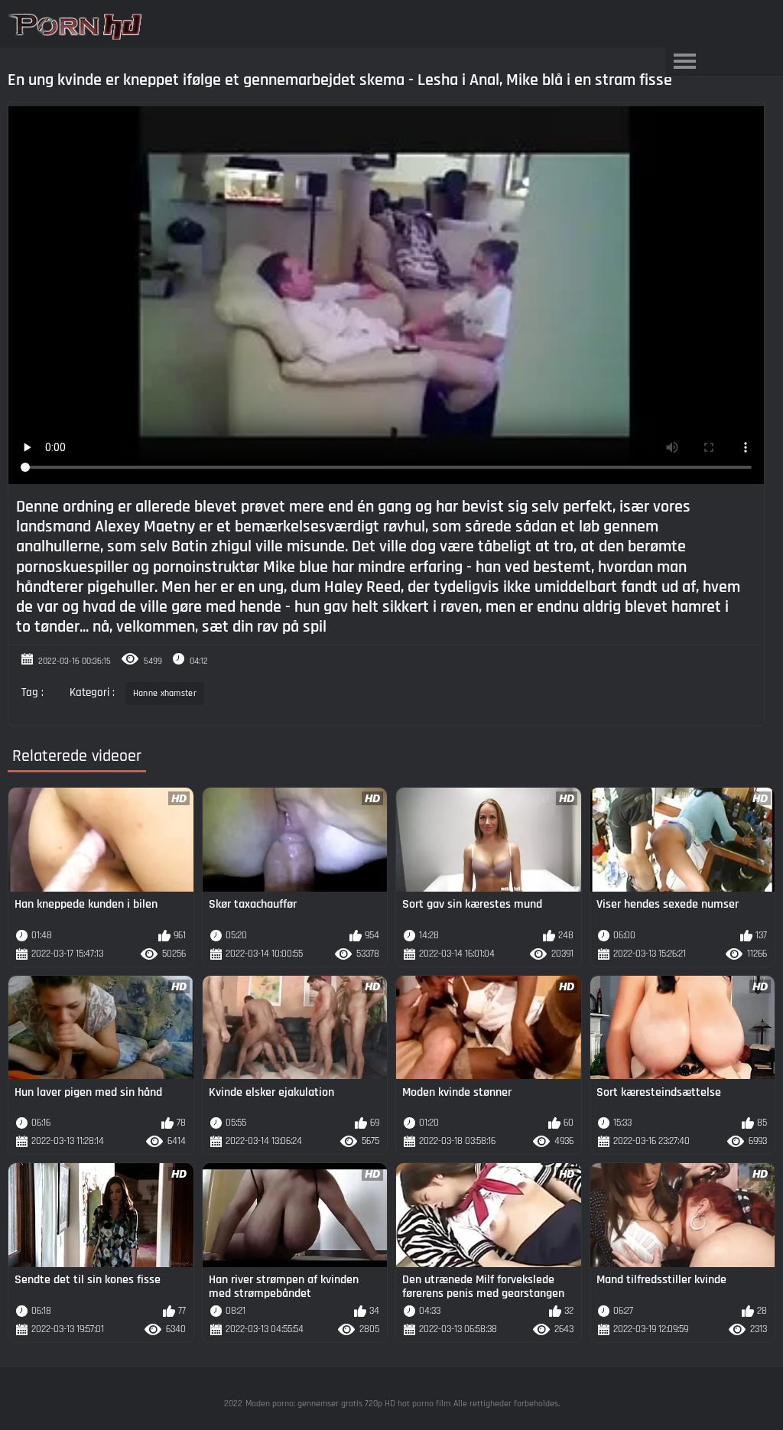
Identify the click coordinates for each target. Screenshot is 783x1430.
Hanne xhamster (165, 693)
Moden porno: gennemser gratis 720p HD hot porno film (347, 1403)
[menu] (684, 61)
